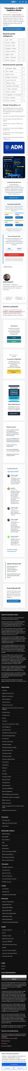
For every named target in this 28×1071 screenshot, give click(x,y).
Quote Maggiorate (6, 727)
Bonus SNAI (5, 845)
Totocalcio (4, 721)
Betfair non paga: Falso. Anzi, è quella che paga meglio (13, 806)
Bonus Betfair (5, 836)
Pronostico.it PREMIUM (19, 1001)
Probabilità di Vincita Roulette (9, 894)
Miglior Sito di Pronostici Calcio (9, 823)
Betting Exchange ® (5, 1041)
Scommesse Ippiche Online (8, 759)
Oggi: (13, 471)
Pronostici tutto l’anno (7, 956)
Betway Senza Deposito (7, 854)
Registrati (14, 341)
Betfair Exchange (6, 779)
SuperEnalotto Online (7, 916)
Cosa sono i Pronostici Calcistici (9, 953)
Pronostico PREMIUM (7, 941)
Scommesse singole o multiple (9, 747)
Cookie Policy (5, 765)
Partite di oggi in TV (6, 699)
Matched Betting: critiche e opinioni (10, 794)
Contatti (4, 770)
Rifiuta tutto (20, 1068)
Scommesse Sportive (7, 930)
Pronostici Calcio (6, 820)
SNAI (3, 842)
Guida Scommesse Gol (7, 750)
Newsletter (4, 773)
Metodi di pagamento (7, 791)
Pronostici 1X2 (5, 738)
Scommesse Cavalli (6, 753)
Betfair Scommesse (6, 803)
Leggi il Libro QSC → (14, 197)
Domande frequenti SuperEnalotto (10, 922)
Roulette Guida (5, 891)
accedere (5, 311)
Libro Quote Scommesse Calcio (9, 944)
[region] (14, 1061)
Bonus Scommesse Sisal (7, 860)
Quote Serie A (5, 826)
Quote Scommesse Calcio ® (14, 2)
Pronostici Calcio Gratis (7, 741)
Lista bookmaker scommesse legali (9, 1038)
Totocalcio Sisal (6, 870)
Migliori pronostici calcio (8, 693)
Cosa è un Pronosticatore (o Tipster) (10, 724)
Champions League (6, 935)
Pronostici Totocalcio (7, 876)
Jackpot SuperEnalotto (7, 919)
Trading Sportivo (6, 782)
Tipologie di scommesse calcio (9, 732)
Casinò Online (5, 888)
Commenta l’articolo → (14, 254)
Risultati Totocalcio (8, 266)
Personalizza (7, 1068)
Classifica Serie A (6, 702)
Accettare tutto (14, 1064)
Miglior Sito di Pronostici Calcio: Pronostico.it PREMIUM (12, 708)
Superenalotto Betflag (7, 907)
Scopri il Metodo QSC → (13, 601)
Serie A (3, 932)
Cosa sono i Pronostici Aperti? (9, 950)
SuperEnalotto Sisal (6, 904)
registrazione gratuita (20, 674)
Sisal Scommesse (6, 785)
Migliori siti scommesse (7, 696)
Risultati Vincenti (6, 712)
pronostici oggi (17, 984)
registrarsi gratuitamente (15, 311)
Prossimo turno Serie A (7, 705)
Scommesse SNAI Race (7, 788)
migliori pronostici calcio (12, 634)
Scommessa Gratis (6, 729)
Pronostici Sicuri (6, 715)
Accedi (14, 337)
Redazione (4, 768)
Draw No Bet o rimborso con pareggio (11, 797)
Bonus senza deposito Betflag (9, 851)
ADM (12, 642)
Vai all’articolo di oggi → (12, 549)
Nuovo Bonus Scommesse (8, 857)
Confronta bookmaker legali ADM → (14, 29)
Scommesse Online (6, 776)
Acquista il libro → (14, 413)
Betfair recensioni (6, 800)
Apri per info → (9, 217)
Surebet (4, 718)
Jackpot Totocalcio (6, 873)
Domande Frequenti (6, 744)
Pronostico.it (4, 651)
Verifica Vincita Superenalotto (9, 913)
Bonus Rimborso (6, 839)
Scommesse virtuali (6, 756)
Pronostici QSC (20, 670)
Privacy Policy (5, 762)
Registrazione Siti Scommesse (9, 810)
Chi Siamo (4, 690)
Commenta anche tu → (12, 551)
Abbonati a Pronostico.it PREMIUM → (14, 371)
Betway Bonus (5, 848)
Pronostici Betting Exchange (8, 735)
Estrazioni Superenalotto (8, 901)
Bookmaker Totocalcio (7, 867)
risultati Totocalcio (16, 14)
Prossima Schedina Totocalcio (9, 879)
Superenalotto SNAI (6, 910)
